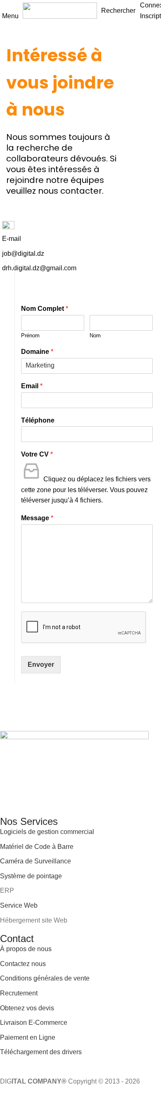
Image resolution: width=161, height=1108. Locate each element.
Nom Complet (44, 308)
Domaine (37, 351)
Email (32, 385)
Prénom (30, 335)
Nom (95, 335)
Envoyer (41, 664)
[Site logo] (60, 10)
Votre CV (37, 454)
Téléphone (37, 420)
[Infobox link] (80, 247)
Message (37, 518)
